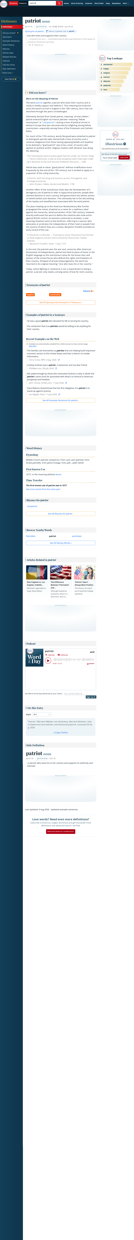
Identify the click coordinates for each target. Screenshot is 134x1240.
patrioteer (77, 536)
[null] (124, 143)
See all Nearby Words (60, 543)
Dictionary (9, 21)
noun (46, 21)
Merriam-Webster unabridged (60, 831)
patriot (39, 102)
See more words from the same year (43, 489)
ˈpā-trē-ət (40, 26)
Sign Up (90, 697)
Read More (33, 346)
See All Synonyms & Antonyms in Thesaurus (60, 302)
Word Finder (99, 3)
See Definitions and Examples (115, 148)
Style (28, 714)
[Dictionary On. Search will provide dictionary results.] (18, 3)
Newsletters (116, 3)
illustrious (114, 144)
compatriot (48, 122)
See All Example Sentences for (60, 400)
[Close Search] (54, 3)
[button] (126, 3)
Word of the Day (77, 3)
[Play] (48, 660)
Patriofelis (30, 536)
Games (66, 3)
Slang (108, 3)
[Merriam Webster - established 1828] (3, 2)
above (58, 474)
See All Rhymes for (60, 513)
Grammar (88, 3)
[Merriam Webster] (115, 134)
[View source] (59, 359)
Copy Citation (61, 732)
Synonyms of (34, 31)
